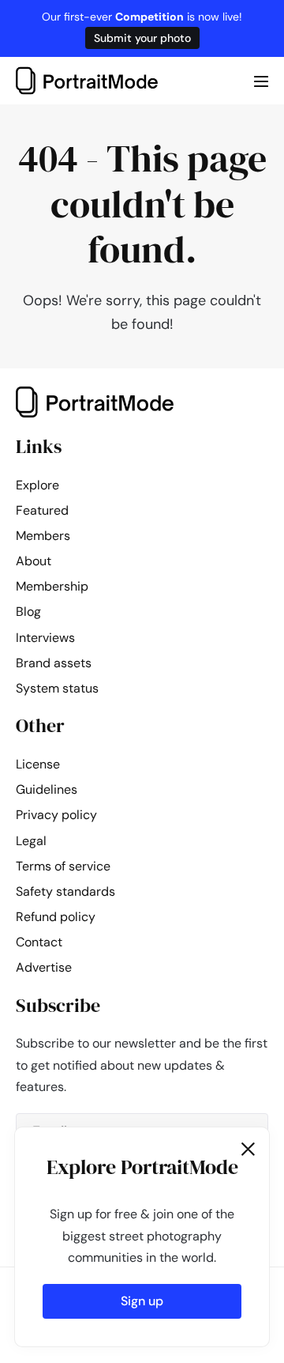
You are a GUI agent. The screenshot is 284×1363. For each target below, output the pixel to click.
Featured (42, 510)
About (33, 561)
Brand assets (54, 663)
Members (43, 535)
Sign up (142, 1301)
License (38, 764)
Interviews (45, 637)
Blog (28, 611)
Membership (52, 586)
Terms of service (63, 866)
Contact (39, 942)
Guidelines (46, 789)
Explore (37, 485)
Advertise (44, 967)
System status (57, 688)
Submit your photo (142, 38)
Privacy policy (56, 814)
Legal (31, 841)
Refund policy (55, 916)
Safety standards (65, 891)
